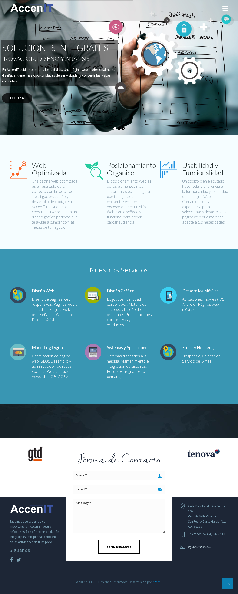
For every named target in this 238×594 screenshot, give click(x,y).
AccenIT (158, 582)
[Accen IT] (32, 7)
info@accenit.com (199, 547)
